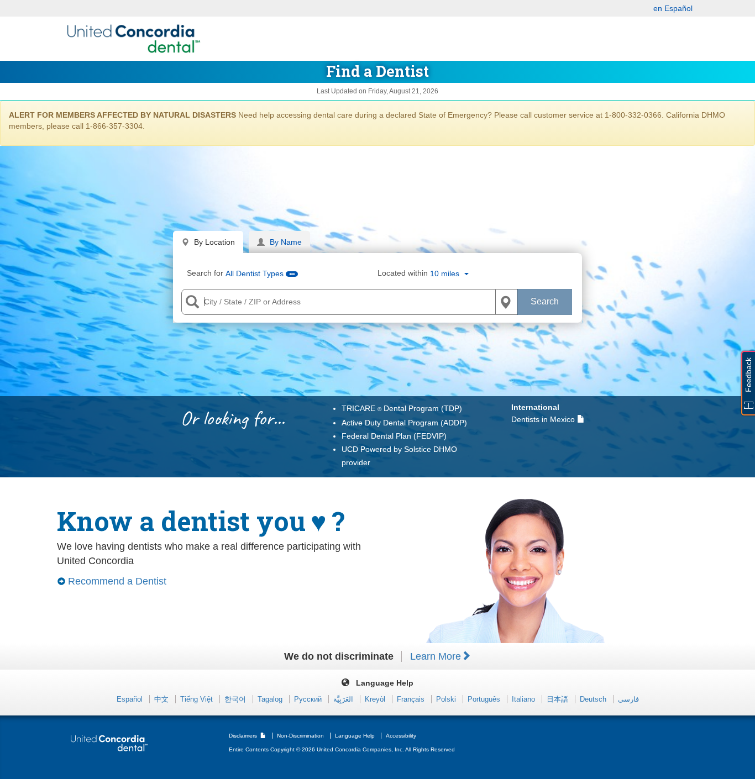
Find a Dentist (377, 71)
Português (485, 699)
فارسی (628, 699)
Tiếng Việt (197, 699)
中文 (162, 699)
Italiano (524, 699)
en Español (673, 8)
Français (412, 699)
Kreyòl (376, 699)
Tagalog (271, 699)
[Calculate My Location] (506, 302)
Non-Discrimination (301, 736)
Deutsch (594, 699)
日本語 (558, 699)
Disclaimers (244, 736)
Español (131, 699)
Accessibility (401, 736)
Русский (309, 699)
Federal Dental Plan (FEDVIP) (394, 435)
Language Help (355, 736)
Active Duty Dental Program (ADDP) (404, 422)
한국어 (236, 699)
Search (545, 301)
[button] (449, 274)
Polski (447, 699)
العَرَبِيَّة (344, 699)
